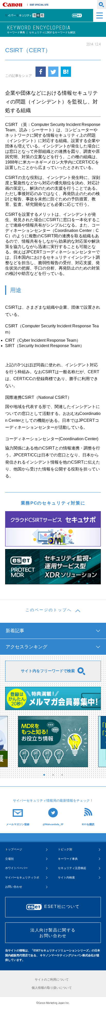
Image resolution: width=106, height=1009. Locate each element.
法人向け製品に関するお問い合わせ (53, 933)
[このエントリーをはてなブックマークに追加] (66, 72)
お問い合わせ (13, 886)
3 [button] (63, 774)
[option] (53, 741)
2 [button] (54, 774)
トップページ (13, 849)
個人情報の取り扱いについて (52, 988)
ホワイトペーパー (16, 868)
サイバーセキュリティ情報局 (31, 15)
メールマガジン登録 (17, 824)
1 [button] (45, 774)
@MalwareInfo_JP (53, 824)
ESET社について (62, 906)
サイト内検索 (66, 877)
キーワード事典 (68, 858)
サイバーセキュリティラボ (22, 877)
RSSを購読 (88, 824)
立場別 (9, 858)
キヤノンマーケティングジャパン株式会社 (13, 5)
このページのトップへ (48, 610)
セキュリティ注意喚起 (72, 868)
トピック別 (65, 849)
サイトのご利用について (52, 979)
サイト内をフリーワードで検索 (48, 671)
